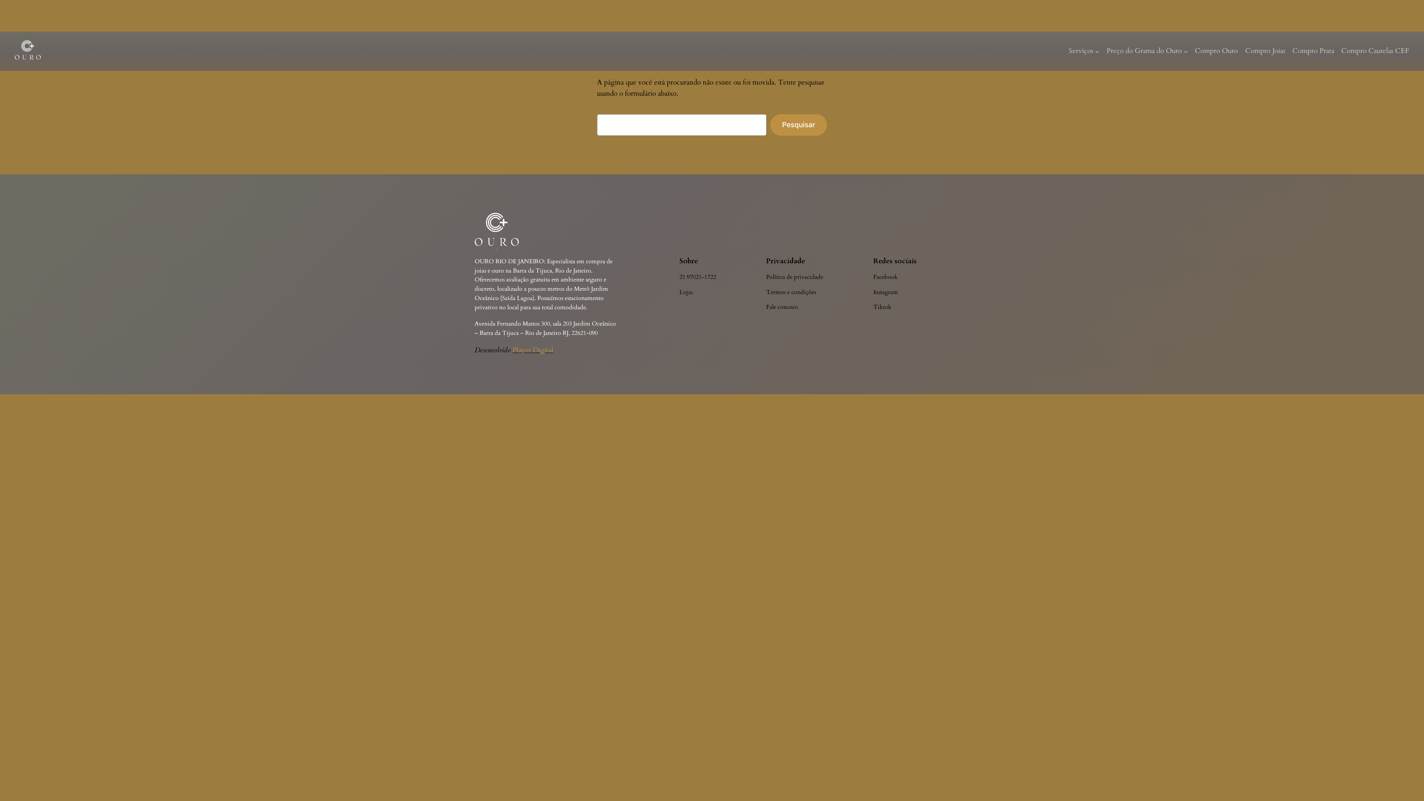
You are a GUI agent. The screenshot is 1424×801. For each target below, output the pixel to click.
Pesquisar (798, 124)
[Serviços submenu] (1097, 51)
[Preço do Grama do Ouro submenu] (1186, 51)
